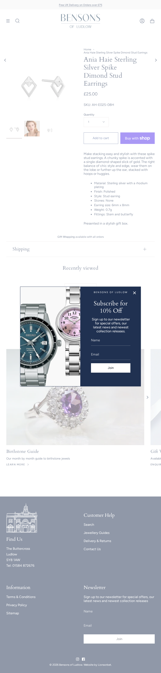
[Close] (134, 293)
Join (111, 368)
